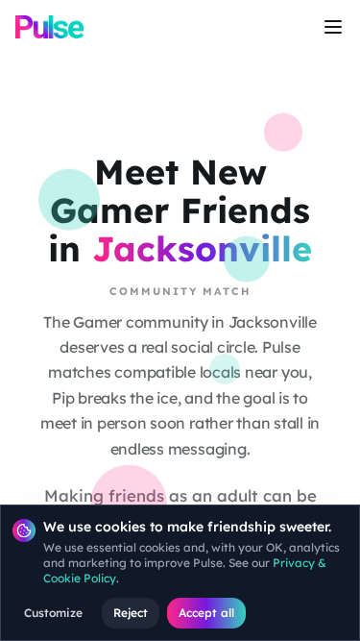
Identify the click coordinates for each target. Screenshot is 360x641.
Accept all (206, 612)
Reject (130, 612)
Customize (53, 612)
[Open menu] (333, 26)
